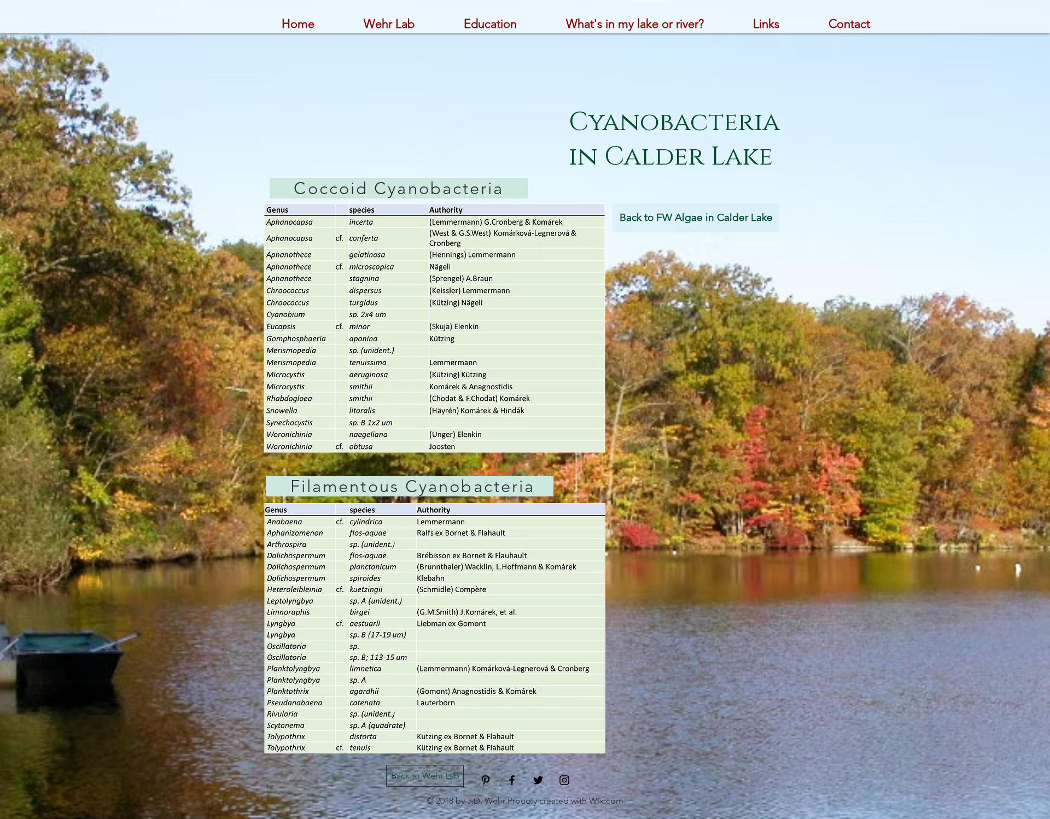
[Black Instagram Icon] (564, 780)
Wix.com (606, 800)
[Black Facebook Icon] (511, 780)
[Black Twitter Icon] (538, 780)
